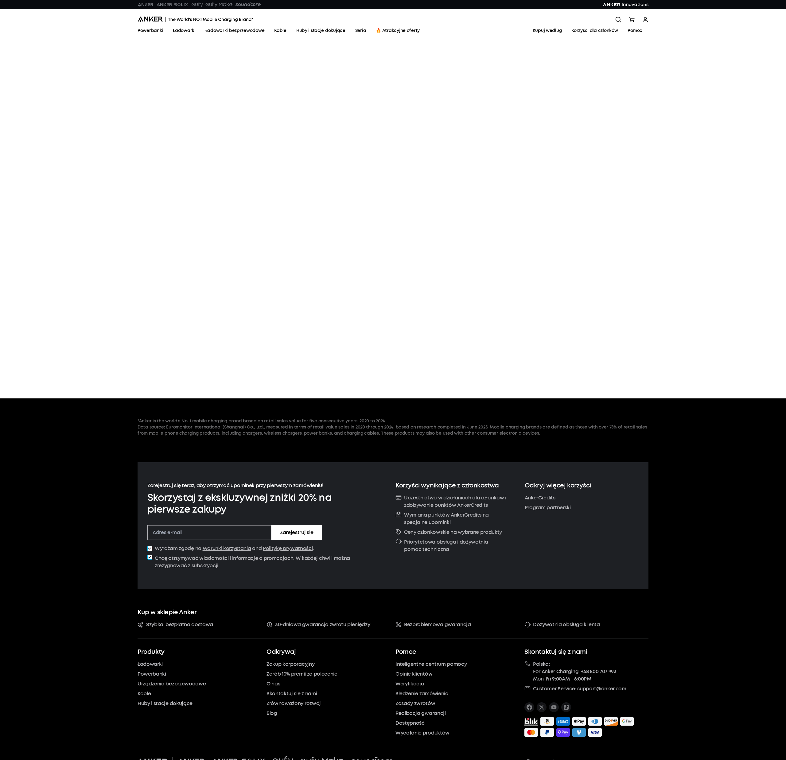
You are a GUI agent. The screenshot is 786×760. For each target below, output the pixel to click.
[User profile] (645, 20)
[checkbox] (149, 548)
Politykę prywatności (288, 548)
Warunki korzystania (227, 548)
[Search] (618, 20)
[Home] (195, 19)
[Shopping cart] (632, 20)
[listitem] (529, 707)
